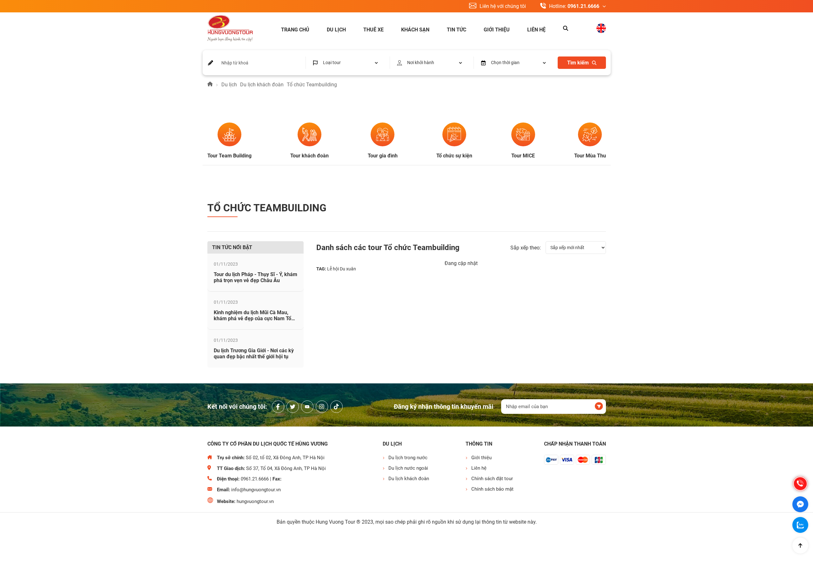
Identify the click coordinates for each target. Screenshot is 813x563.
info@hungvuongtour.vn (256, 490)
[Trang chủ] (210, 85)
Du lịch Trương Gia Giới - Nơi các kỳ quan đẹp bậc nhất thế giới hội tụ (254, 354)
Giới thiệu (497, 30)
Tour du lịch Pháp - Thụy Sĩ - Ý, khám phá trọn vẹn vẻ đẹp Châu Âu (255, 277)
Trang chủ (295, 30)
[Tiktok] (336, 407)
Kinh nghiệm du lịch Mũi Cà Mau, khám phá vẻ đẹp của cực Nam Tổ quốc (252, 318)
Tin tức (456, 30)
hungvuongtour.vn (255, 501)
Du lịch (336, 30)
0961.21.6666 (583, 6)
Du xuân (348, 268)
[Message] (800, 504)
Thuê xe (373, 30)
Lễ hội (333, 268)
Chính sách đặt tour (492, 478)
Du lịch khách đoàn (262, 85)
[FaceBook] (278, 407)
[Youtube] (307, 407)
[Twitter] (292, 407)
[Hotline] (800, 484)
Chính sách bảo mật (492, 489)
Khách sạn (415, 30)
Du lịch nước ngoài (408, 468)
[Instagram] (322, 407)
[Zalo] (800, 525)
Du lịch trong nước (407, 457)
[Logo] (230, 29)
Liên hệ (536, 30)
